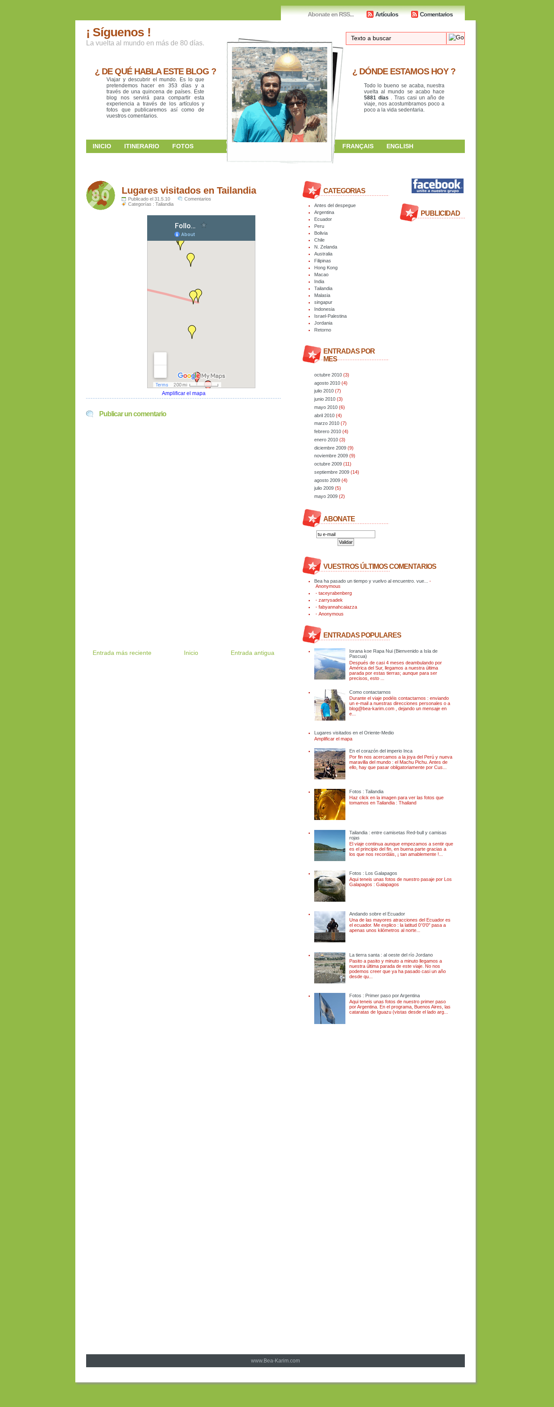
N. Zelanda (325, 246)
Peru (319, 226)
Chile (319, 239)
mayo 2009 (326, 496)
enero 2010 (326, 439)
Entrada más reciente (122, 652)
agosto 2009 (327, 480)
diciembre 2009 (330, 447)
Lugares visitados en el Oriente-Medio (354, 732)
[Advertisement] (187, 607)
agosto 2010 (327, 383)
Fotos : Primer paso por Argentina (384, 995)
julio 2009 (324, 488)
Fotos (182, 146)
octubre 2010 (328, 374)
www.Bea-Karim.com (275, 1361)
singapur (323, 302)
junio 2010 (324, 399)
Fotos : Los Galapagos (373, 873)
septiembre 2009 (331, 472)
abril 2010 (324, 415)
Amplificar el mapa (184, 393)
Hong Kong (326, 267)
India (319, 281)
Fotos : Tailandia (366, 791)
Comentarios (436, 14)
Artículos (386, 14)
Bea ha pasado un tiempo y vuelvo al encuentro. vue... (371, 581)
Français (358, 146)
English (400, 146)
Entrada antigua (252, 652)
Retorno (322, 329)
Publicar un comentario (132, 414)
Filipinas (322, 260)
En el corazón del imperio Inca (380, 750)
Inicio (102, 146)
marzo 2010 (326, 423)
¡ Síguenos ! (118, 32)
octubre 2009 (328, 463)
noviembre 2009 (331, 455)
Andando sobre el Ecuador (377, 913)
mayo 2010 (326, 407)
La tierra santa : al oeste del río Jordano (391, 954)
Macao (321, 274)
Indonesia (324, 309)
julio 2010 (324, 390)
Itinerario (141, 146)
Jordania (323, 322)
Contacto (359, 159)
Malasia (322, 295)
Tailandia (164, 204)
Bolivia (321, 233)
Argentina (324, 212)
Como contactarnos (370, 692)
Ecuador (323, 219)
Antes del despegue (335, 205)
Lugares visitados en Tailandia (189, 190)
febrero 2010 (327, 431)
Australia (323, 253)
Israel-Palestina (330, 316)
